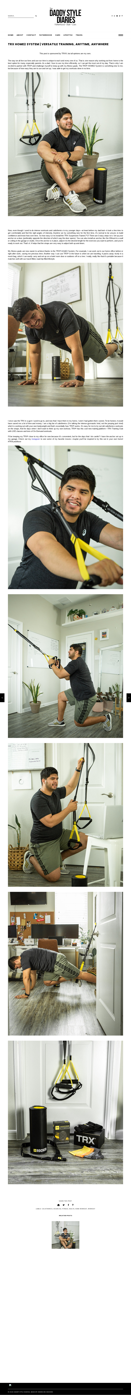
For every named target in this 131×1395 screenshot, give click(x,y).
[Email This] (58, 1205)
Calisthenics (47, 1209)
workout (91, 1209)
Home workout (81, 1209)
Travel (79, 35)
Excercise (57, 1209)
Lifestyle (68, 35)
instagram (36, 439)
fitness (65, 1209)
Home (10, 35)
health (71, 1209)
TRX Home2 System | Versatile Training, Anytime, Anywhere (65, 1235)
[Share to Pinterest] (73, 1205)
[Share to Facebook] (68, 1205)
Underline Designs (45, 1392)
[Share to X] (63, 1205)
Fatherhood (45, 35)
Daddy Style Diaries (22, 1392)
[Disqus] (65, 1283)
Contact (31, 35)
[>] (36, 16)
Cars (57, 35)
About (20, 35)
